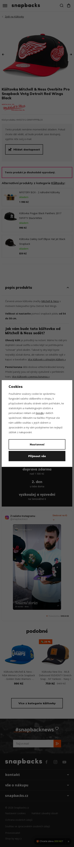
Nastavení (37, 444)
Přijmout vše (37, 456)
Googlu (40, 413)
